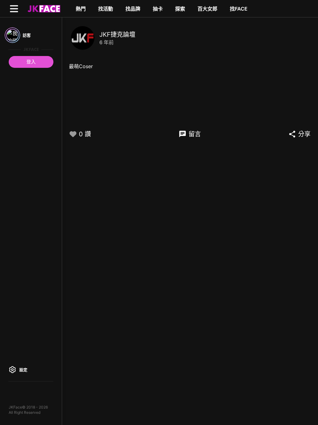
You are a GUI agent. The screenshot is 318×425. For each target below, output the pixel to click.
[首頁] (43, 8)
